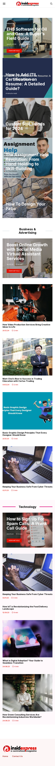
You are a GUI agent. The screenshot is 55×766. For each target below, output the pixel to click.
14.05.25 (10, 264)
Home (5, 756)
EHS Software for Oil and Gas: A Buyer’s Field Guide (27, 34)
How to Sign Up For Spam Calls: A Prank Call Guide (27, 523)
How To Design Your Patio (26, 206)
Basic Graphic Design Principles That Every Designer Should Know (25, 433)
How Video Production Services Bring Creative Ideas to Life (26, 325)
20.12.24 (6, 330)
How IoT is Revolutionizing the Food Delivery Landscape (25, 607)
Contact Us (17, 756)
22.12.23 (6, 439)
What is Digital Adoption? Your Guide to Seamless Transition (23, 661)
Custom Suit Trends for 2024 (25, 126)
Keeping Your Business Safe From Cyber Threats (27, 486)
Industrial (10, 23)
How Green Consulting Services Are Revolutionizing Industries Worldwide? (22, 715)
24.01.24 (10, 534)
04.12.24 (6, 385)
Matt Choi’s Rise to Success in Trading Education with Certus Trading (22, 379)
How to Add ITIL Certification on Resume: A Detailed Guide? (25, 81)
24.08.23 (6, 666)
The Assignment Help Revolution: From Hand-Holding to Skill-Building (27, 161)
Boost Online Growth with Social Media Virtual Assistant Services (27, 251)
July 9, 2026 (11, 44)
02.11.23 (6, 490)
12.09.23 (6, 612)
